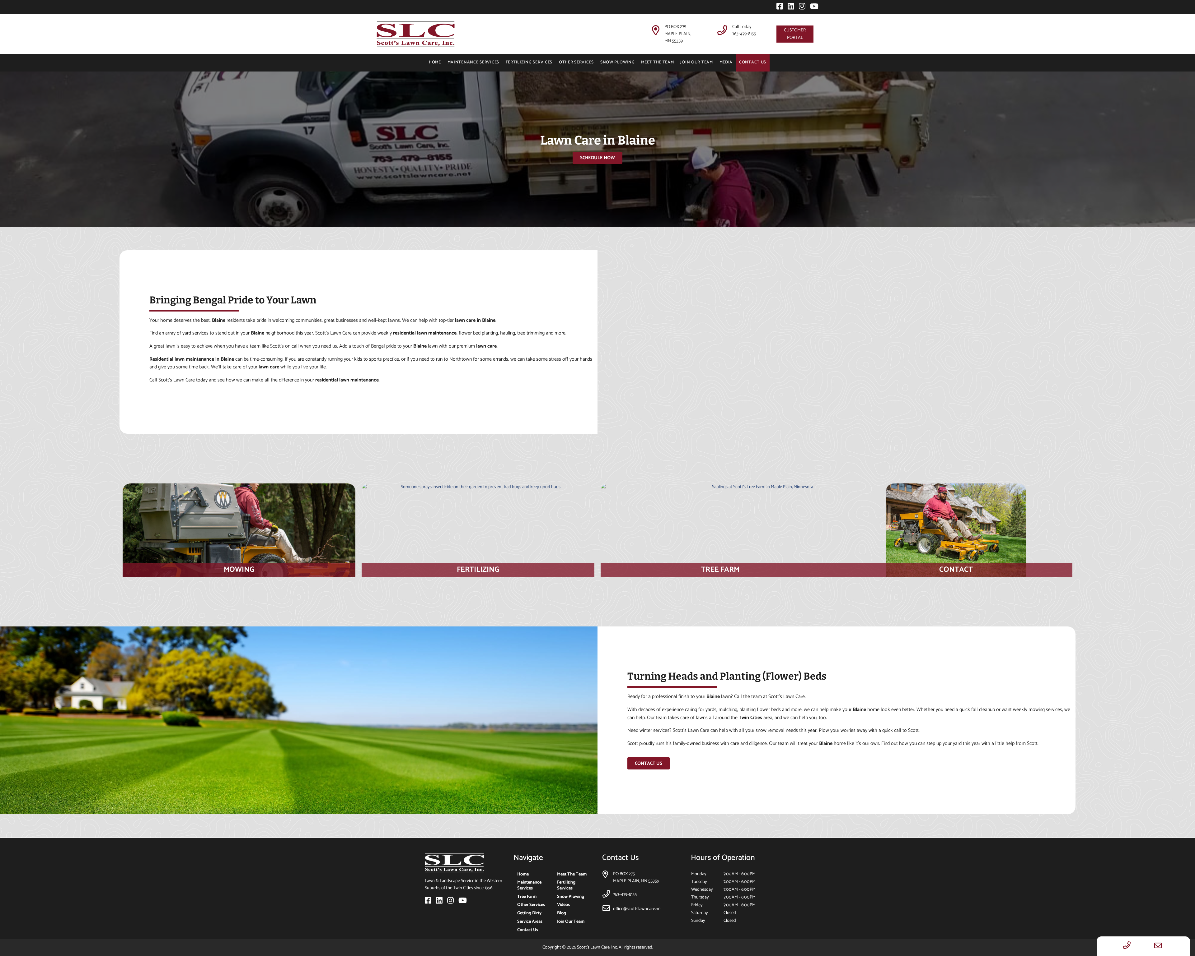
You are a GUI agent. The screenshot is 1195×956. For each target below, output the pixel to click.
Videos (563, 904)
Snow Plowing (617, 62)
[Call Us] (1127, 946)
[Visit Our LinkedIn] (789, 8)
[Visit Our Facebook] (778, 8)
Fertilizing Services (529, 62)
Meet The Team (657, 62)
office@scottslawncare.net (637, 908)
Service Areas (529, 921)
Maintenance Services (473, 62)
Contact (956, 570)
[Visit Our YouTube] (812, 8)
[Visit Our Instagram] (800, 8)
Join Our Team (696, 62)
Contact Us (752, 62)
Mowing (239, 570)
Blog (561, 913)
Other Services (576, 62)
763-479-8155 (744, 34)
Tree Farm (720, 570)
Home (435, 62)
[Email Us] (1158, 946)
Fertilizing (478, 570)
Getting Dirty (529, 913)
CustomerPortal (795, 33)
